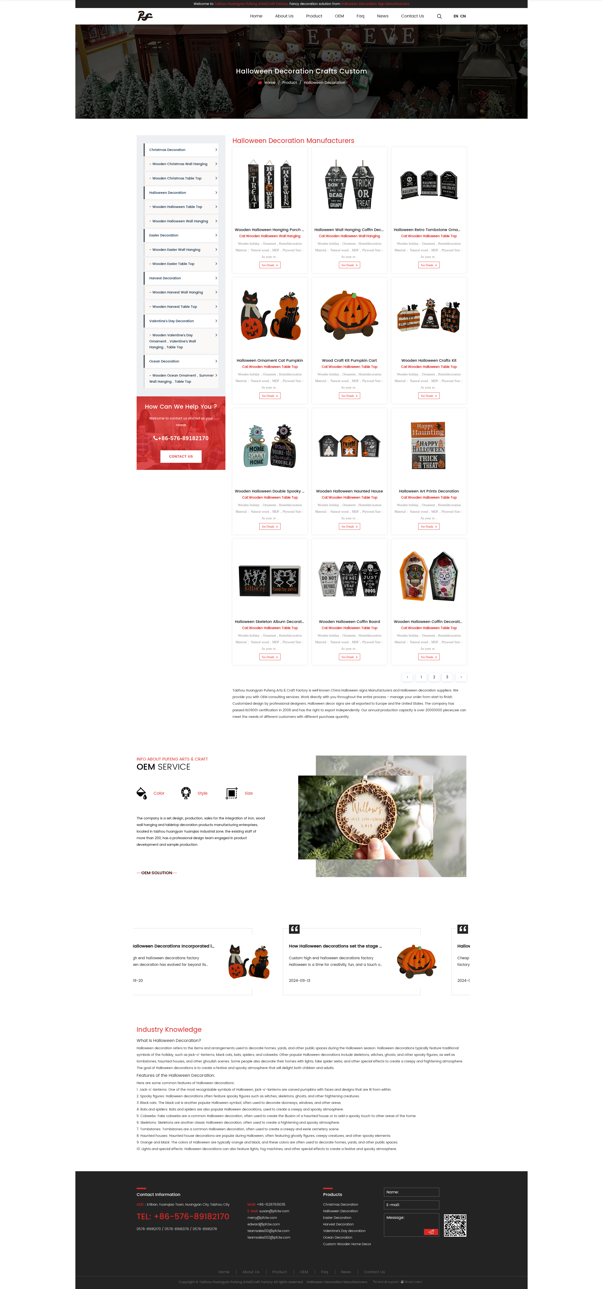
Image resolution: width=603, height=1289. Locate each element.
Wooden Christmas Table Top (176, 178)
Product (314, 16)
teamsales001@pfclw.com (268, 1231)
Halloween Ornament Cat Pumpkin (270, 361)
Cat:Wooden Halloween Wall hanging (269, 236)
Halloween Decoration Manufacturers (337, 1282)
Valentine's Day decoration (171, 321)
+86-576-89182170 (183, 438)
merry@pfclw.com (262, 1217)
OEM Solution (156, 873)
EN (456, 16)
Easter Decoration (163, 235)
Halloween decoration (154, 1048)
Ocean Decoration (164, 361)
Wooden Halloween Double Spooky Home (274, 491)
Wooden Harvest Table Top (174, 306)
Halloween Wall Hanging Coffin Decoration (354, 230)
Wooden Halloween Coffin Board (349, 622)
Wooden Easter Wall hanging (176, 249)
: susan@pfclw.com (268, 1211)
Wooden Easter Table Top (173, 264)
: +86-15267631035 (266, 1204)
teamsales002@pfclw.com (269, 1237)
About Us (284, 16)
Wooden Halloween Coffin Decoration (429, 622)
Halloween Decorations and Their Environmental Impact (371, 946)
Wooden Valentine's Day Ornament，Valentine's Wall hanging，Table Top (172, 341)
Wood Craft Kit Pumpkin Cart (349, 361)
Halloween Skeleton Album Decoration (271, 622)
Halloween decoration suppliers (425, 690)
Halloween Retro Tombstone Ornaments (432, 230)
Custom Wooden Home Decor (347, 1244)
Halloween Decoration (167, 192)
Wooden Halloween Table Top (177, 207)
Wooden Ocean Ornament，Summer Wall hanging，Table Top (181, 378)
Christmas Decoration (167, 150)
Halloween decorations (215, 1083)
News (382, 16)
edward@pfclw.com (264, 1224)
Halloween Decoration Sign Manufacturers (375, 4)
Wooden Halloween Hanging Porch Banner (275, 230)
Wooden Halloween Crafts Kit (428, 361)
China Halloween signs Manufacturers (361, 690)
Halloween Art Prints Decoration (429, 491)
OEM (339, 16)
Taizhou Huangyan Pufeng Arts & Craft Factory (270, 690)
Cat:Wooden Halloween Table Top (429, 236)
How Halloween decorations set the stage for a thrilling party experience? (221, 946)
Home (256, 16)
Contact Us (412, 16)
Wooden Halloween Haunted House (349, 491)
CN (463, 16)
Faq (360, 16)
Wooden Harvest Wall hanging (177, 292)
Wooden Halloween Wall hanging (180, 221)
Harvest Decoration (165, 278)
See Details (268, 265)
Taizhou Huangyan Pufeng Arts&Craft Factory (236, 1282)
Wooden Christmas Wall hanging (179, 164)
